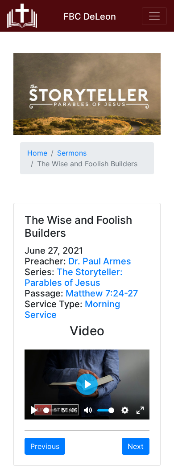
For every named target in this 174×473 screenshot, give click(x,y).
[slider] (50, 410)
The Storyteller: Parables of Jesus (74, 277)
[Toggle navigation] (154, 16)
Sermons (72, 152)
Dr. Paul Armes (99, 261)
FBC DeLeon (89, 16)
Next (136, 446)
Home (37, 152)
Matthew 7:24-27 (102, 293)
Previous (44, 446)
